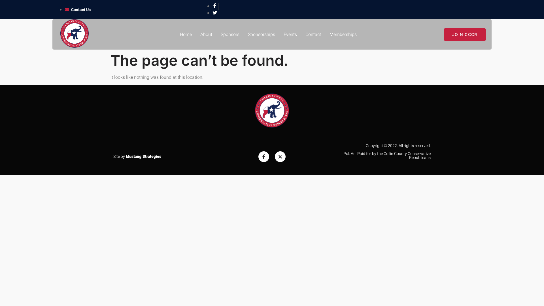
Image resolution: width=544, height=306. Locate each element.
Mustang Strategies (143, 157)
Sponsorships (261, 34)
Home (186, 34)
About (206, 34)
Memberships (343, 34)
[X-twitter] (280, 156)
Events (290, 34)
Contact (313, 34)
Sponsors (230, 34)
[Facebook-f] (263, 156)
